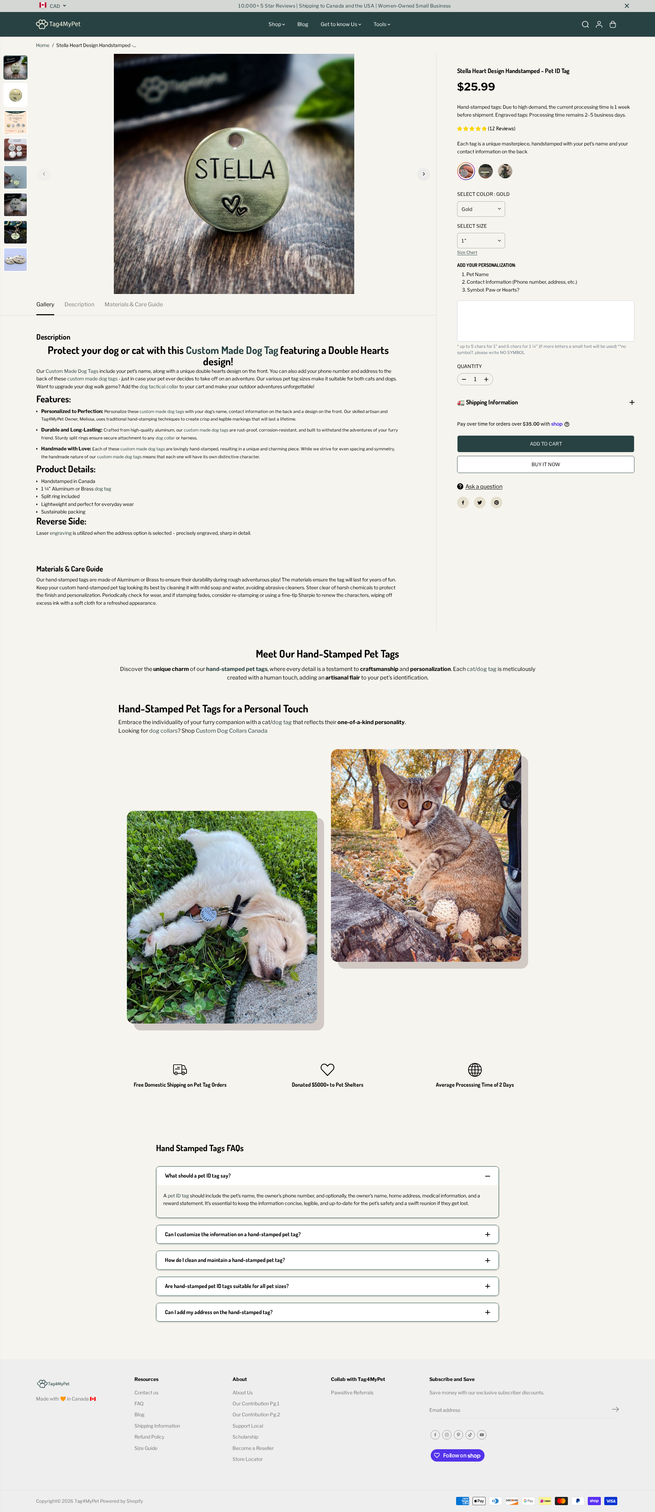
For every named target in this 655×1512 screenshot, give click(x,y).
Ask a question (483, 486)
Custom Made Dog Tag (232, 349)
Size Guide (145, 1448)
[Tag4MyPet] (58, 24)
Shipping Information (157, 1426)
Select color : (483, 194)
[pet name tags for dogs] (234, 174)
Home (42, 45)
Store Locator (248, 1459)
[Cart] (613, 24)
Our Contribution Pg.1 (256, 1403)
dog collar (165, 437)
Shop (275, 24)
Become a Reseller (253, 1448)
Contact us (146, 1392)
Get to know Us (339, 24)
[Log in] (599, 24)
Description (79, 304)
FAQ (139, 1403)
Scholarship (245, 1437)
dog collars (163, 731)
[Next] (423, 174)
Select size (472, 226)
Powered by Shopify (121, 1501)
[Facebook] (463, 502)
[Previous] (44, 174)
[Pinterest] (496, 502)
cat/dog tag (482, 669)
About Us (243, 1392)
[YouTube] (482, 1435)
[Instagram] (447, 1435)
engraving (61, 533)
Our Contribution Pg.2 (256, 1414)
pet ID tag (178, 1195)
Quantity (469, 366)
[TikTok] (470, 1435)
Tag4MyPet (86, 1501)
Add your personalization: (486, 265)
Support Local (248, 1426)
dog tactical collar (158, 386)
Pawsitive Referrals (352, 1392)
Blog (302, 24)
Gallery (45, 304)
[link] (82, 1383)
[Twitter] (480, 502)
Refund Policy (149, 1437)
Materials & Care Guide (134, 304)
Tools (380, 24)
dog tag (103, 489)
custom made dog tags (92, 378)
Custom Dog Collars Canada (231, 731)
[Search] (585, 24)
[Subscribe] (615, 1410)
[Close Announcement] (627, 6)
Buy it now (546, 464)
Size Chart (467, 252)
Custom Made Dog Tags (72, 371)
